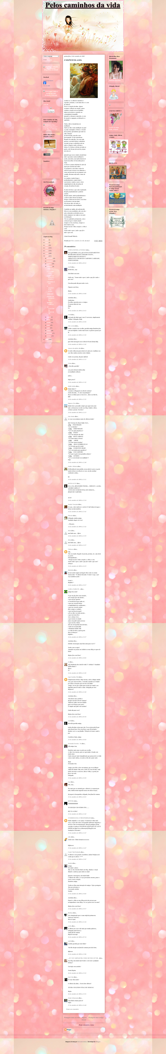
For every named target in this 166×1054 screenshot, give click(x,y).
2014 (47, 242)
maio (48, 325)
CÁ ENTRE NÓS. (50, 272)
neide (69, 941)
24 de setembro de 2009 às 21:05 (77, 673)
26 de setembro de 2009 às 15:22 (77, 973)
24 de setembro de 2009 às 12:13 (77, 412)
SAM (69, 315)
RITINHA (71, 801)
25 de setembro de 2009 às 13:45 (77, 814)
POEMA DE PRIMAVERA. (50, 298)
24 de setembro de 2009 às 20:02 (77, 658)
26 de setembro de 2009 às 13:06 (77, 954)
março (49, 330)
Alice (69, 837)
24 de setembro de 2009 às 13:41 (77, 511)
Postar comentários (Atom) (86, 1025)
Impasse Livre (72, 403)
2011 (47, 251)
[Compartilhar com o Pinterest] (101, 241)
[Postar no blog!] (97, 241)
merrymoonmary (82, 1042)
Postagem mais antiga (96, 1017)
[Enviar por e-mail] (95, 241)
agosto (49, 317)
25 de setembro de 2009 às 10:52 (77, 797)
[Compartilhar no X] (98, 241)
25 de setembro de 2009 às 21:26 (77, 922)
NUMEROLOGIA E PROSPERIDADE (79, 818)
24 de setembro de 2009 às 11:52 (77, 399)
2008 (47, 339)
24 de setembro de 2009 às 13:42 (77, 527)
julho (48, 320)
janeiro (49, 336)
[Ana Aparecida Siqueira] (44, 84)
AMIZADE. (50, 269)
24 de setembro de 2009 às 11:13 (77, 359)
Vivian (70, 363)
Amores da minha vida (74, 348)
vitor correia (71, 326)
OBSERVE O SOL (51, 282)
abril (48, 328)
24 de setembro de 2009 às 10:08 (77, 294)
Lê (69, 662)
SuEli (69, 267)
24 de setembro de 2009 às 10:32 (77, 311)
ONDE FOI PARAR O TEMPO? (50, 277)
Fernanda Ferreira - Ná (75, 744)
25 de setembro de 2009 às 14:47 (77, 848)
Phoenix (70, 515)
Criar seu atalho (46, 85)
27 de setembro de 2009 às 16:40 (77, 1005)
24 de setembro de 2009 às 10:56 (77, 322)
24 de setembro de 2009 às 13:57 (77, 545)
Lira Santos (71, 416)
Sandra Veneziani (73, 504)
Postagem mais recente (72, 1017)
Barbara (70, 913)
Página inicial (84, 1018)
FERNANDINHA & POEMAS (77, 250)
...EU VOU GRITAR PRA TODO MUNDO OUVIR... (83, 958)
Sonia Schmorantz (73, 998)
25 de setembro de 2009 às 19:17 (77, 909)
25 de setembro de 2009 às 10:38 (77, 778)
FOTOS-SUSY (72, 483)
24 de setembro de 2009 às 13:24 (77, 500)
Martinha (70, 570)
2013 (47, 245)
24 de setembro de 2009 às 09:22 (77, 263)
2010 (47, 253)
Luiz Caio (71, 977)
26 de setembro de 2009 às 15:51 (77, 994)
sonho (70, 926)
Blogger (98, 1042)
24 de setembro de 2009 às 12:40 (77, 462)
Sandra (70, 863)
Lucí (69, 782)
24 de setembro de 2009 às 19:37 (77, 637)
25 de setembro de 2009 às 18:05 (77, 894)
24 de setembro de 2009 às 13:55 (77, 536)
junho (49, 322)
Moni (69, 531)
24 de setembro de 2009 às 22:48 (77, 692)
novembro (50, 261)
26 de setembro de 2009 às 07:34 (77, 937)
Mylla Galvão (72, 386)
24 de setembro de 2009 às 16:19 (77, 566)
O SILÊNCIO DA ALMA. (50, 288)
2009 (47, 256)
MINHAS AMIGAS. (50, 303)
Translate (49, 60)
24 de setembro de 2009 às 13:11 (77, 479)
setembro (49, 266)
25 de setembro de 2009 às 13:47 (77, 833)
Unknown (71, 549)
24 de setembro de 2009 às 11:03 (77, 335)
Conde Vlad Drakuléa (74, 852)
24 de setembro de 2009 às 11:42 (77, 382)
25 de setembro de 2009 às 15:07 (77, 859)
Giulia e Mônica (72, 466)
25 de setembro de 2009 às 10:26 (77, 740)
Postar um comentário (72, 1009)
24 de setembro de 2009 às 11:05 (77, 344)
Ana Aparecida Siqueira (48, 80)
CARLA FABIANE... (74, 589)
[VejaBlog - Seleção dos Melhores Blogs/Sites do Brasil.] (51, 68)
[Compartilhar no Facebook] (100, 241)
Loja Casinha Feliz (73, 677)
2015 (47, 240)
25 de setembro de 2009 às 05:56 (77, 717)
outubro (49, 264)
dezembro (50, 258)
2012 (47, 248)
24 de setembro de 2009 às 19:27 (77, 585)
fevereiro (49, 333)
